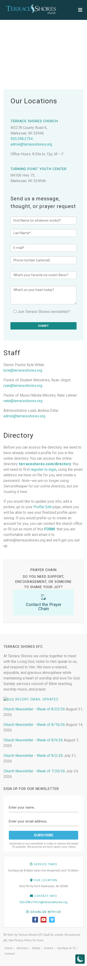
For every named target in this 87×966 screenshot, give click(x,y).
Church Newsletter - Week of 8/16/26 (34, 724)
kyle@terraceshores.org (22, 370)
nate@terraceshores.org (22, 401)
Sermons (22, 948)
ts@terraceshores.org (53, 902)
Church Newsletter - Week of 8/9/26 (33, 740)
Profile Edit (42, 507)
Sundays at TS (66, 948)
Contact (10, 953)
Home (8, 948)
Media (36, 948)
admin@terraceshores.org (31, 144)
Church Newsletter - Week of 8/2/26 (33, 755)
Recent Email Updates (36, 699)
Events (48, 948)
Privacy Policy (23, 940)
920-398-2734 (28, 902)
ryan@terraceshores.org (22, 385)
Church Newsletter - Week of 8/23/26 (34, 709)
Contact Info (45, 896)
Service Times (45, 864)
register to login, (44, 469)
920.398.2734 (21, 139)
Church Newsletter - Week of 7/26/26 (34, 771)
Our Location (45, 880)
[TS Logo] (31, 9)
